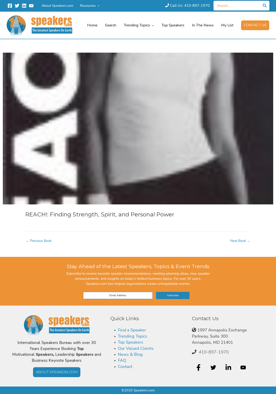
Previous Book (39, 240)
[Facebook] (10, 5)
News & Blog (130, 354)
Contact (125, 366)
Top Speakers (130, 342)
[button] (98, 5)
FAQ (122, 360)
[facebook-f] (199, 367)
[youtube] (243, 367)
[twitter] (213, 367)
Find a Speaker (132, 330)
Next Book (240, 240)
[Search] (264, 5)
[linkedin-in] (228, 367)
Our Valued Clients (136, 348)
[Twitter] (17, 5)
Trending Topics (132, 336)
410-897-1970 (214, 352)
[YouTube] (31, 5)
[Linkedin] (24, 5)
